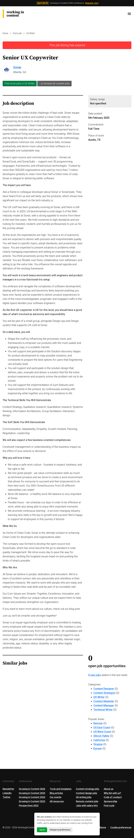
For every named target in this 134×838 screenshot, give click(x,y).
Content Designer (103, 688)
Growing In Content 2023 (32, 801)
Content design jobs (86, 793)
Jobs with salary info (87, 805)
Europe (97, 748)
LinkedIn (7, 793)
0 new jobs (94, 675)
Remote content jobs (87, 801)
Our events (55, 797)
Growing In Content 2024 (32, 797)
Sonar (17, 67)
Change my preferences (60, 830)
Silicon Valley (101, 735)
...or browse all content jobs (54, 83)
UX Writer (30, 33)
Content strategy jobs (87, 789)
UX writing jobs (83, 797)
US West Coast (102, 731)
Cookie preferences (120, 827)
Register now (91, 3)
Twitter (6, 797)
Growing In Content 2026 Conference (67, 3)
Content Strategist (104, 692)
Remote (98, 723)
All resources (57, 801)
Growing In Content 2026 (32, 789)
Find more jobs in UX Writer (20, 83)
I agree (42, 830)
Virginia (97, 744)
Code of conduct (113, 797)
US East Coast (101, 727)
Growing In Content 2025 (32, 793)
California (99, 740)
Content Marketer (103, 701)
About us (108, 789)
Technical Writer (103, 709)
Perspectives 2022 (28, 805)
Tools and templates (60, 789)
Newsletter (8, 789)
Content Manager (103, 705)
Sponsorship (110, 801)
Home (5, 33)
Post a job (109, 805)
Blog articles (56, 793)
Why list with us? (112, 793)
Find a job (17, 33)
